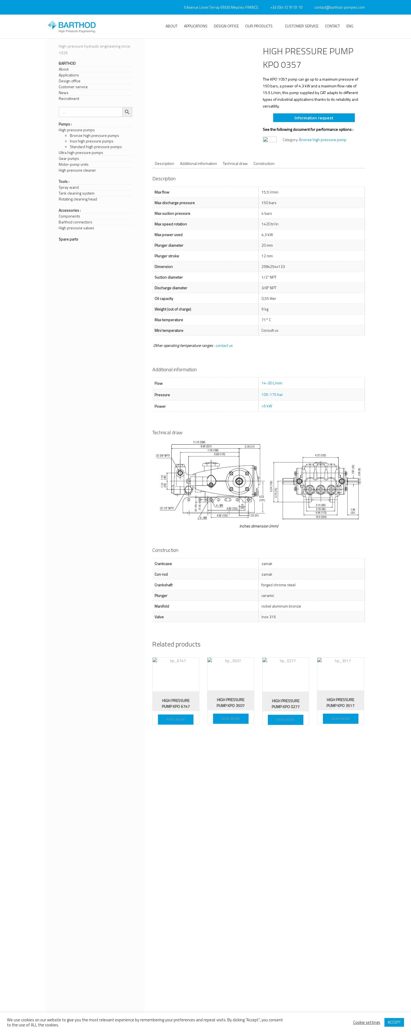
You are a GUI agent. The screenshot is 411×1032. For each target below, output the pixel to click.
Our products (259, 26)
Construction (264, 163)
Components (69, 216)
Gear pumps (69, 158)
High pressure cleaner (77, 170)
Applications (195, 26)
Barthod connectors (75, 222)
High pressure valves (76, 228)
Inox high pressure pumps (92, 141)
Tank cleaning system (77, 193)
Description (164, 163)
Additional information (198, 163)
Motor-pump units (74, 164)
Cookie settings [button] (366, 1022)
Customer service (301, 26)
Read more (175, 719)
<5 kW (266, 406)
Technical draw (235, 163)
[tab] (164, 163)
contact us (224, 345)
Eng (349, 26)
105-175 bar (272, 394)
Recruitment (69, 98)
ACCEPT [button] (394, 1022)
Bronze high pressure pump (322, 140)
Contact (332, 26)
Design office (226, 26)
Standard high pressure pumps (96, 147)
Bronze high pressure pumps (94, 135)
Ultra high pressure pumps (81, 152)
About (172, 26)
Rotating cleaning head (78, 199)
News (63, 92)
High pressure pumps (77, 130)
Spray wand (69, 187)
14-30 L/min (271, 383)
